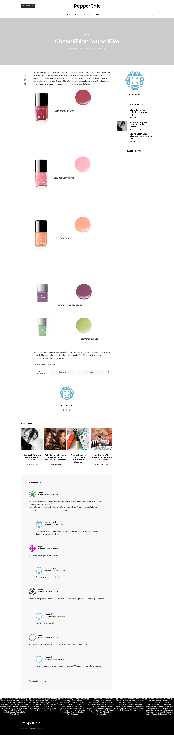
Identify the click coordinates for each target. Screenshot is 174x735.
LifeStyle (99, 15)
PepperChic (87, 6)
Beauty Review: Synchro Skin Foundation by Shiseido (78, 458)
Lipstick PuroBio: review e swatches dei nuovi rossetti (101, 457)
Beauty (87, 15)
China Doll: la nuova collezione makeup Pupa (139, 112)
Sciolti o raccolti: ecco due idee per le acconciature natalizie (55, 457)
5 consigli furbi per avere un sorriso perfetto (32, 457)
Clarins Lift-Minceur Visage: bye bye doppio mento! (141, 136)
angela (40, 546)
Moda (77, 15)
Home (69, 15)
